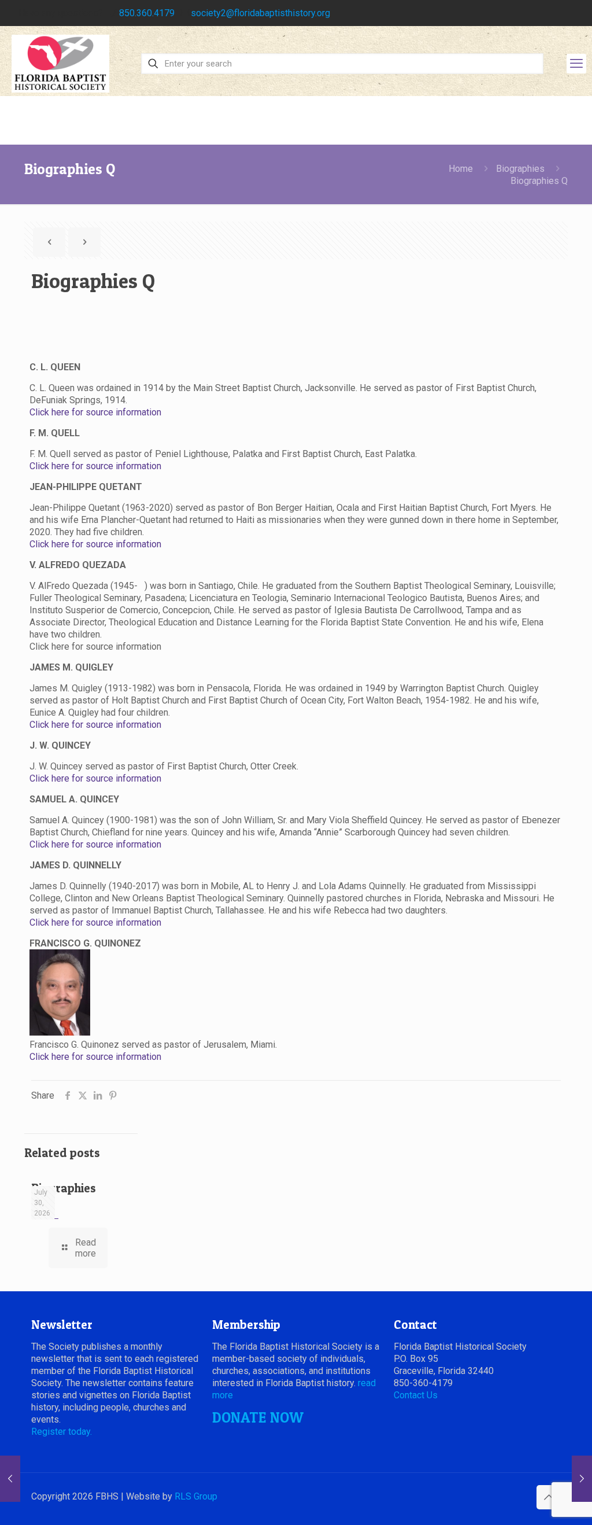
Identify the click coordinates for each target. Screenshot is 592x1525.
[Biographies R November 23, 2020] (582, 1479)
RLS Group (196, 1496)
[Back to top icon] (548, 1497)
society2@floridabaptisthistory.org (260, 13)
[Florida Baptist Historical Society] (60, 63)
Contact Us (416, 1395)
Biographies (520, 168)
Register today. (61, 1431)
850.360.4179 (147, 13)
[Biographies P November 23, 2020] (10, 1479)
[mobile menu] (576, 63)
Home (461, 168)
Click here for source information (95, 412)
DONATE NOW (258, 1417)
